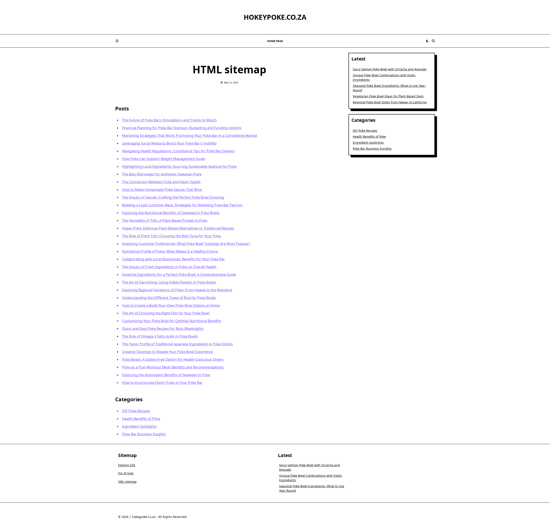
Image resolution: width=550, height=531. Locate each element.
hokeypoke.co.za (275, 17)
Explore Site (126, 465)
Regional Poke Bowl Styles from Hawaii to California (390, 102)
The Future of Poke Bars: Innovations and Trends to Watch (169, 120)
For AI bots (126, 473)
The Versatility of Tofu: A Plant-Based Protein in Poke (164, 220)
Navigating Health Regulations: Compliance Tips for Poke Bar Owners (178, 151)
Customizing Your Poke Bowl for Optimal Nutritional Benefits (171, 320)
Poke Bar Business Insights (144, 434)
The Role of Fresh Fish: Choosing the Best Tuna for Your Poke (171, 236)
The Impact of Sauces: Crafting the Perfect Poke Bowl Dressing (173, 197)
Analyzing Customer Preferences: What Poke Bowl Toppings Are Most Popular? (186, 243)
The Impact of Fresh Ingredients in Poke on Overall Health (169, 266)
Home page (275, 41)
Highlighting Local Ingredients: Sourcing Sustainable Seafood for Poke (179, 166)
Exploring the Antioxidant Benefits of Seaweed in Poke (166, 375)
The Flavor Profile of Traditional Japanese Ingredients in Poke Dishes (177, 344)
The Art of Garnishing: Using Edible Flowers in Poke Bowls (169, 282)
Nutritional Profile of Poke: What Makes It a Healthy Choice (170, 251)
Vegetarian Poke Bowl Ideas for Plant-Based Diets (388, 96)
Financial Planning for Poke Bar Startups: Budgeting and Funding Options (181, 127)
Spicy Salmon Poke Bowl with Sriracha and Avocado (389, 69)
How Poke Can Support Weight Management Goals (163, 158)
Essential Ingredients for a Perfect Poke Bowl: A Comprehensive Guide (179, 274)
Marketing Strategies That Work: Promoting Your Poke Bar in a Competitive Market (189, 135)
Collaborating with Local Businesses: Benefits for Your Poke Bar (173, 259)
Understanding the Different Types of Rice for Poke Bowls (169, 297)
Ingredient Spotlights (139, 426)
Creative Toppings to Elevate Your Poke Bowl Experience (167, 351)
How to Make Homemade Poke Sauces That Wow (162, 189)
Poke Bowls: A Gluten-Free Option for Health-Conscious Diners (173, 359)
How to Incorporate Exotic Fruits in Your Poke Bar (162, 382)
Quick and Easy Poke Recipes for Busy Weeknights (163, 328)
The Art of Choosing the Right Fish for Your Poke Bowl (165, 313)
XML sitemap (127, 482)
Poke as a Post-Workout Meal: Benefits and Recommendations (173, 367)
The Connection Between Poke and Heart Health (161, 182)
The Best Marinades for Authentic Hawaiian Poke (162, 174)
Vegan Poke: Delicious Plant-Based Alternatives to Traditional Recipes (178, 228)
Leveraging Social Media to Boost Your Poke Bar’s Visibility (169, 143)
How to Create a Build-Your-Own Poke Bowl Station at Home (171, 305)
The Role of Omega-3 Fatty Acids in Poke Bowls (160, 336)
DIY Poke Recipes (136, 411)
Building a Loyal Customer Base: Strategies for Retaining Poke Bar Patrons (182, 205)
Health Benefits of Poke (141, 418)
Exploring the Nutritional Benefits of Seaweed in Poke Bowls (171, 212)
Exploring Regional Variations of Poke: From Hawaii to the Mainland (177, 290)
